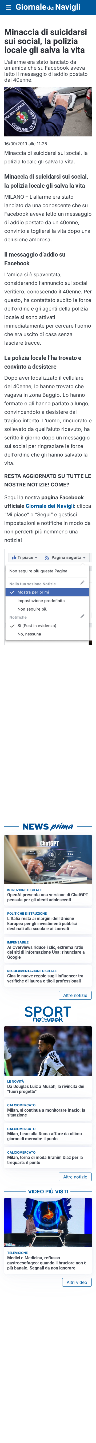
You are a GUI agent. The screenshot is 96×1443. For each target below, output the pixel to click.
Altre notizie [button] (75, 995)
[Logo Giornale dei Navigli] (48, 7)
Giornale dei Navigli (50, 506)
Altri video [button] (77, 1282)
